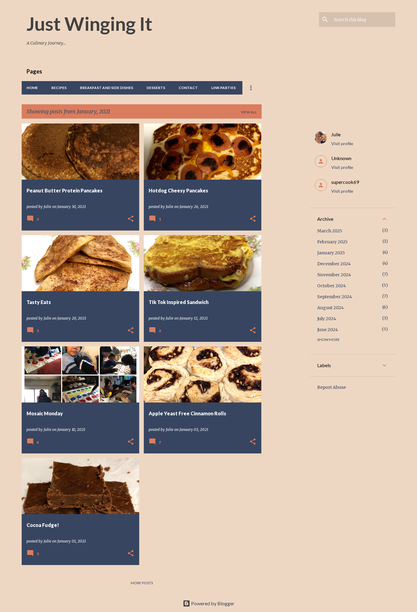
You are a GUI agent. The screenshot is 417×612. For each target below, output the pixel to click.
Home (32, 87)
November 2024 (334, 274)
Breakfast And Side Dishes (106, 87)
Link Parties (223, 87)
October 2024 (331, 285)
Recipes (59, 87)
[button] (130, 219)
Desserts (156, 87)
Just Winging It (89, 23)
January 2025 (331, 253)
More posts (142, 583)
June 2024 (327, 329)
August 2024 (330, 307)
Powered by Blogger (212, 603)
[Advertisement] (285, 214)
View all (249, 112)
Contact (188, 87)
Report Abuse (331, 387)
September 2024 (334, 296)
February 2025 (332, 242)
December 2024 (334, 264)
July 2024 (326, 318)
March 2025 (329, 231)
